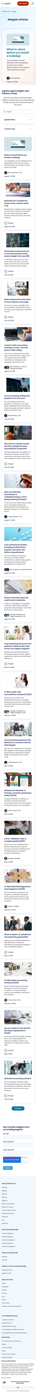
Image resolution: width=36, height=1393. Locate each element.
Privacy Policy (6, 1303)
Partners (4, 1290)
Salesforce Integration (8, 1240)
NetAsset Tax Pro (6, 1273)
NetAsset (4, 1191)
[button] (32, 3)
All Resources (6, 11)
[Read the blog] (18, 144)
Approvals (5, 1223)
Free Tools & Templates (8, 1354)
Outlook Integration (7, 1237)
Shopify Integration (7, 1243)
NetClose (4, 1194)
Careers (4, 1293)
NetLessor (4, 1200)
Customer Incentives (8, 1320)
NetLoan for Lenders (7, 1207)
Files (3, 1220)
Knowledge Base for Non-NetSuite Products (14, 1333)
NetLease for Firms (7, 1270)
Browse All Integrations (8, 1246)
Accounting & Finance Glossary (11, 1341)
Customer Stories (7, 1347)
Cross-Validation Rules (9, 1210)
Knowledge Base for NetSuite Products (13, 1329)
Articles (4, 1344)
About (3, 1283)
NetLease (4, 1187)
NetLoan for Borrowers (8, 1204)
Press (3, 1296)
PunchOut (5, 1217)
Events (4, 1351)
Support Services (7, 1323)
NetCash (4, 1197)
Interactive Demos (7, 1357)
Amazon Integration (8, 1233)
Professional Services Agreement (11, 1306)
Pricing (4, 1300)
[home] (6, 3)
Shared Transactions (8, 1213)
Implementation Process (9, 1326)
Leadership (5, 1287)
